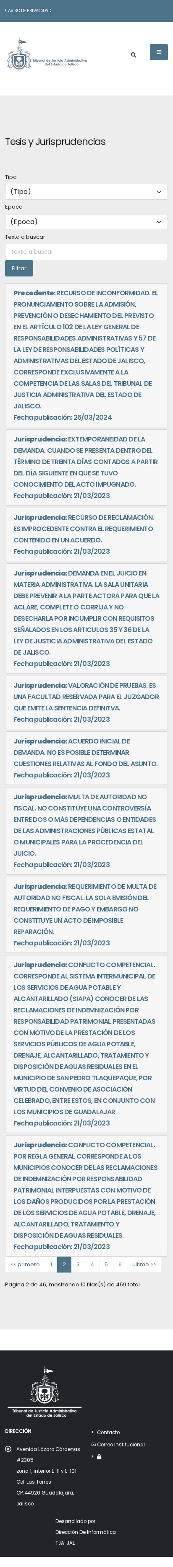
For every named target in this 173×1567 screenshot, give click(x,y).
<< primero (25, 1264)
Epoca (14, 207)
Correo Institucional (121, 1444)
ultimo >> (144, 1264)
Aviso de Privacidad (29, 11)
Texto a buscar (25, 237)
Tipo (11, 177)
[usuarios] (99, 1456)
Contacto (108, 1432)
